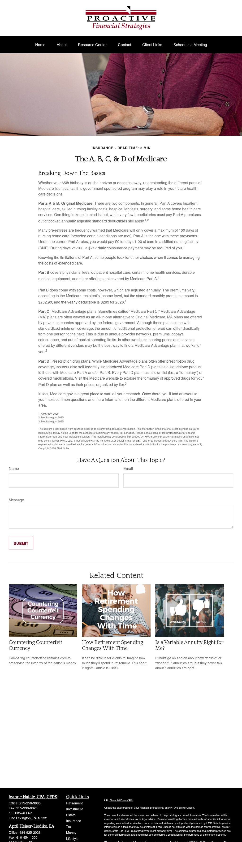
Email (128, 468)
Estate (71, 814)
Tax (69, 826)
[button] (40, 44)
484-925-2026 (30, 832)
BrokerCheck (186, 807)
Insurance (73, 820)
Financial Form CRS (121, 800)
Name (14, 468)
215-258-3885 (30, 803)
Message (16, 500)
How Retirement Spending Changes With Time (112, 645)
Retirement (74, 803)
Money (71, 832)
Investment (74, 809)
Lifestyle (72, 838)
